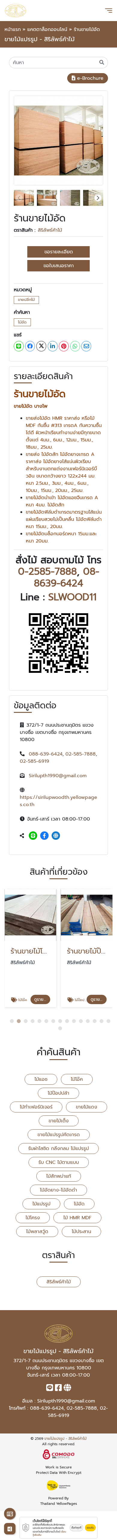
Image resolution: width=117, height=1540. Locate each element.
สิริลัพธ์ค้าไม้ (50, 230)
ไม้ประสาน (81, 1231)
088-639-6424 (45, 754)
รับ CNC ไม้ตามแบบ (58, 1162)
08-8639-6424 (66, 577)
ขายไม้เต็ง (59, 1120)
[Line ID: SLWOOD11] (33, 836)
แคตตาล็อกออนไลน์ (47, 29)
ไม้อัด (22, 322)
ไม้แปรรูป (41, 1204)
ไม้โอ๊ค (77, 1079)
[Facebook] (44, 836)
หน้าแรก (12, 29)
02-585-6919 (34, 761)
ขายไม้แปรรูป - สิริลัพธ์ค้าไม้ (65, 1438)
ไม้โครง (33, 1217)
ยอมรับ (90, 1527)
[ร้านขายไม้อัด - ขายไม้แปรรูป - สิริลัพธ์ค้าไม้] (58, 140)
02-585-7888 (80, 754)
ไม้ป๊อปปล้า (58, 1093)
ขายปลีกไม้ (26, 299)
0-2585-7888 (47, 571)
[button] (98, 198)
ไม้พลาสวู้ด (37, 1231)
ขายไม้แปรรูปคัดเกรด (59, 1134)
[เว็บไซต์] (56, 836)
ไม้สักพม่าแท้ (58, 1176)
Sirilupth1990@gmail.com (58, 775)
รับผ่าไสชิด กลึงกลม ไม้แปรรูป (58, 1148)
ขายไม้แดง (86, 1107)
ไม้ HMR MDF (77, 1217)
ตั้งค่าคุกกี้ (76, 1527)
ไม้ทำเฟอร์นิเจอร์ (36, 1107)
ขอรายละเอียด (58, 251)
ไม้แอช (40, 1079)
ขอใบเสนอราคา (59, 265)
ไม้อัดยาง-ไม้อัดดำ (58, 1190)
